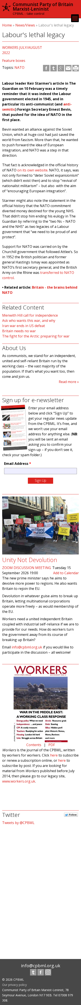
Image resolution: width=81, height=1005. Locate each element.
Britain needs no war (19, 331)
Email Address (17, 463)
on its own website (32, 170)
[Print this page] (75, 68)
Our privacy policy (14, 985)
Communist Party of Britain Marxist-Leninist (43, 6)
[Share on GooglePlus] (61, 68)
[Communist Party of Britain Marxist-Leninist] (6, 9)
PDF (51, 744)
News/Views (25, 25)
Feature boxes (13, 60)
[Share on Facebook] (46, 68)
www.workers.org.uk (18, 781)
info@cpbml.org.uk (27, 647)
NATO (19, 67)
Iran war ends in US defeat (23, 325)
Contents (33, 744)
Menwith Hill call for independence (30, 315)
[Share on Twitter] (53, 68)
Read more (67, 381)
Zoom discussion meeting (26, 567)
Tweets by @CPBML (18, 822)
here (54, 755)
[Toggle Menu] (75, 18)
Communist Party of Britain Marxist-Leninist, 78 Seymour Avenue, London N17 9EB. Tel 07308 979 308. (37, 995)
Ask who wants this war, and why (28, 320)
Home (7, 25)
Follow (73, 814)
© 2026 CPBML (13, 979)
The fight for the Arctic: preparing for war (36, 336)
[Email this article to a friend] (68, 68)
